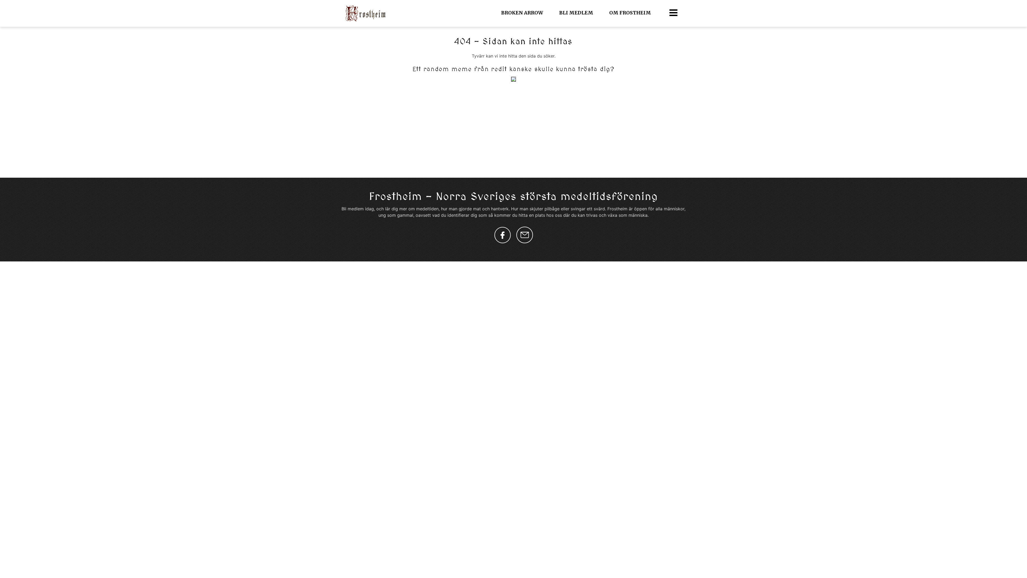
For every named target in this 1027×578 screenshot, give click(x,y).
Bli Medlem (576, 13)
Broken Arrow (522, 13)
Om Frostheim (630, 13)
